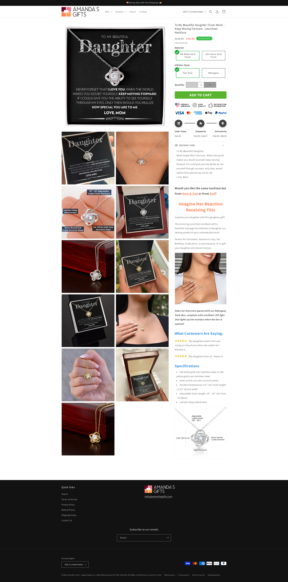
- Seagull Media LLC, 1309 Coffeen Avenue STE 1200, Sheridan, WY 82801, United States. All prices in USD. (121, 575)
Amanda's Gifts (74, 575)
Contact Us (67, 520)
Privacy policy (183, 575)
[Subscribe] (167, 537)
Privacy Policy (68, 504)
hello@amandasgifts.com (158, 496)
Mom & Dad (190, 194)
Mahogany (213, 73)
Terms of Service (69, 499)
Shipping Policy (69, 515)
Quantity (179, 84)
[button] (108, 12)
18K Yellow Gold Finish (213, 55)
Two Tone (188, 73)
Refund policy (170, 575)
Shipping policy (214, 575)
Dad (212, 194)
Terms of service (198, 575)
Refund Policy (68, 510)
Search (65, 494)
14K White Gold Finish (187, 55)
